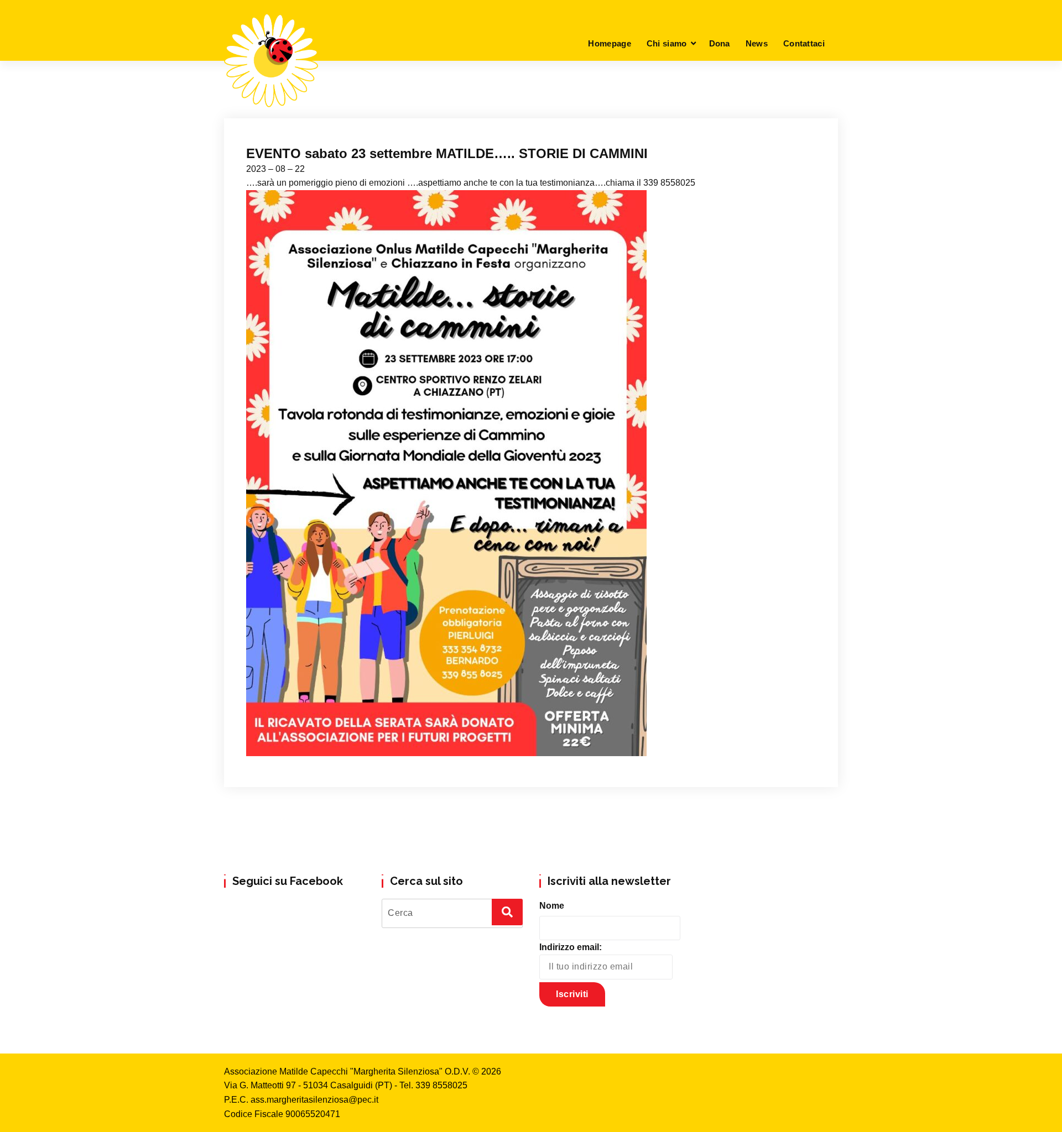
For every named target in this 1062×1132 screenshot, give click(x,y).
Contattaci (804, 43)
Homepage (609, 43)
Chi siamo (667, 43)
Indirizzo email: (570, 947)
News (757, 43)
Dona (719, 43)
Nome (551, 905)
